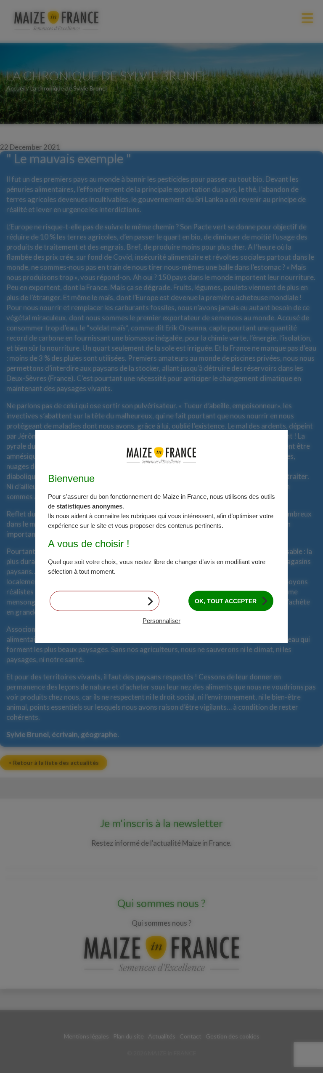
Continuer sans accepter (99, 600)
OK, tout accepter (226, 600)
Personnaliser (161, 620)
